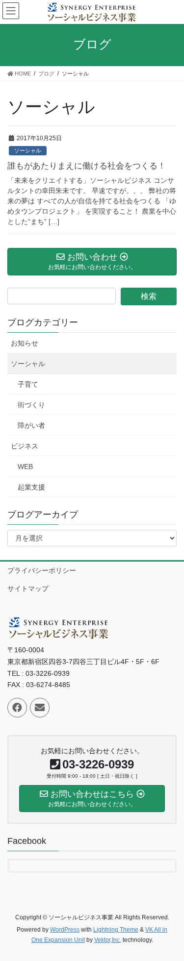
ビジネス (24, 446)
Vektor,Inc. (107, 939)
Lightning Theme (115, 929)
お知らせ (24, 343)
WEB (25, 466)
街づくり (31, 405)
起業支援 (31, 487)
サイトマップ (28, 588)
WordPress (64, 929)
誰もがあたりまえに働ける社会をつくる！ (86, 166)
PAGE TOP (170, 923)
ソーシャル (27, 150)
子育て (28, 384)
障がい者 (31, 425)
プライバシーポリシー (41, 570)
